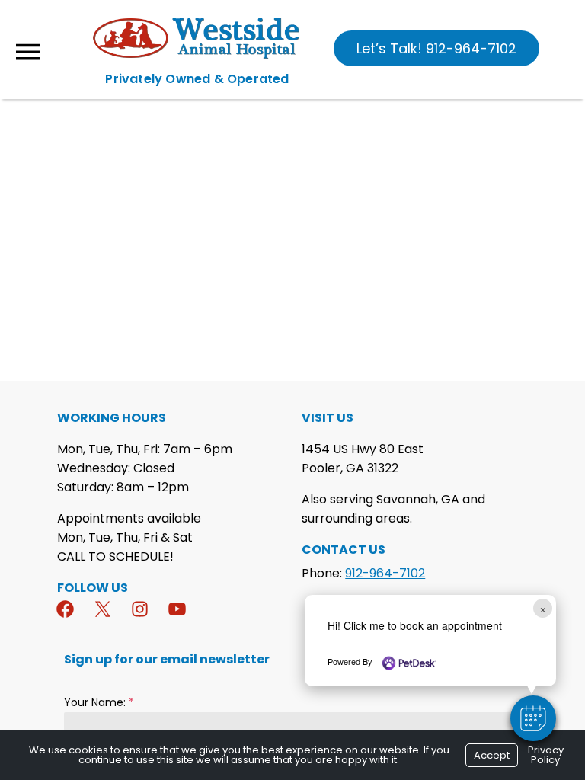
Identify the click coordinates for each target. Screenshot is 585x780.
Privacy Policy (546, 755)
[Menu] (27, 52)
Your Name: (99, 702)
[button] (533, 718)
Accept (492, 755)
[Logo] (198, 56)
